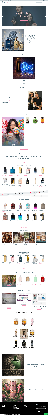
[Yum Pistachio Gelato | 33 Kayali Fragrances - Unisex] (35, 278)
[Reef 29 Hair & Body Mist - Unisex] (35, 216)
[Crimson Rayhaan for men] (12, 205)
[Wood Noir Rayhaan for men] (42, 205)
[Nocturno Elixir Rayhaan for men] (12, 216)
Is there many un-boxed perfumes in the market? (24, 302)
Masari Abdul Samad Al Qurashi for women (27, 263)
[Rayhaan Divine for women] (5, 216)
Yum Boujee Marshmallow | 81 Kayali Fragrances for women (20, 283)
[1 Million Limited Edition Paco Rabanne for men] (5, 258)
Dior (39, 262)
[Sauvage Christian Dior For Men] (5, 170)
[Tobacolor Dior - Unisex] (42, 258)
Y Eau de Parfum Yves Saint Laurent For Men (42, 185)
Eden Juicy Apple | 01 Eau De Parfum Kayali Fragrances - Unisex (42, 283)
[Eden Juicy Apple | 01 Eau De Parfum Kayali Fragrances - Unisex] (42, 278)
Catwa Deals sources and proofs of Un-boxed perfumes (9, 305)
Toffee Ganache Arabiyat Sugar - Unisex (35, 124)
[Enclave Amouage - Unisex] (20, 258)
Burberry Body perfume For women (35, 185)
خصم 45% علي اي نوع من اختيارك (33, 35)
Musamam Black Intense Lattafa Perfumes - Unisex (31, 347)
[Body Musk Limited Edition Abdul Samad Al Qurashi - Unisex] (35, 258)
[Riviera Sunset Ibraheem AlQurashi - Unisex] (5, 205)
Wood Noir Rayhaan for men (41, 210)
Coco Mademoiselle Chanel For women (19, 185)
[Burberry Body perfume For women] (35, 180)
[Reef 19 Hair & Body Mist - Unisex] (42, 216)
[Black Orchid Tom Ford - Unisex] (27, 180)
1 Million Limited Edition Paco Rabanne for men (5, 263)
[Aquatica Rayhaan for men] (27, 205)
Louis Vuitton (10, 262)
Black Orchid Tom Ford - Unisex (27, 185)
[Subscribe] (45, 408)
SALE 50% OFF (15, 244)
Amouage (17, 262)
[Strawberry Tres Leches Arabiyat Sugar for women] (42, 120)
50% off (36, 244)
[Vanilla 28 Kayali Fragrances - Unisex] (27, 278)
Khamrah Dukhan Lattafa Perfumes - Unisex (23, 326)
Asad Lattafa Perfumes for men (16, 347)
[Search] (41, 2)
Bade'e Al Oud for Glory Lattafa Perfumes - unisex (24, 347)
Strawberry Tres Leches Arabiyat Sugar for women (42, 124)
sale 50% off (25, 244)
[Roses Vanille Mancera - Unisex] (42, 170)
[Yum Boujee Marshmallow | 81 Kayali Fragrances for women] (20, 278)
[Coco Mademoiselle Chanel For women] (20, 180)
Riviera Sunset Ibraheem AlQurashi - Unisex (5, 210)
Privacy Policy (43, 409)
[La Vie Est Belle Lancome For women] (27, 170)
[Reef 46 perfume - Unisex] (27, 216)
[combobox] (39, 2)
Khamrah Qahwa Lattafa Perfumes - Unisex (31, 336)
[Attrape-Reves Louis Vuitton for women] (12, 258)
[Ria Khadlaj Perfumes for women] (20, 205)
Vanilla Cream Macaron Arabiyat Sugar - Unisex (27, 124)
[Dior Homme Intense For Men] (12, 180)
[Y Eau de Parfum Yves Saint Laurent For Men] (42, 180)
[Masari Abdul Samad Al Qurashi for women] (27, 258)
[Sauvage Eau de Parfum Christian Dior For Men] (35, 170)
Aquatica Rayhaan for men (26, 210)
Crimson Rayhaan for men (11, 210)
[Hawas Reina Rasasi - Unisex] (35, 205)
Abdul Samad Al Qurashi (26, 262)
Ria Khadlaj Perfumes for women (20, 210)
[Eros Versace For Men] (12, 170)
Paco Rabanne (3, 262)
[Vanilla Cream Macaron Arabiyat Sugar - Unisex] (27, 120)
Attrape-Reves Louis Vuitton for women (12, 263)
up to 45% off (3, 244)
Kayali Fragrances (18, 282)
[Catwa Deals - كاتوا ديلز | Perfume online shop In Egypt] (3, 2)
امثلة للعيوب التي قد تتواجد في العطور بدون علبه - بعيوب (39, 307)
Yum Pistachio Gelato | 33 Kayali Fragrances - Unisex (35, 283)
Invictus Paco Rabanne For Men (5, 184)
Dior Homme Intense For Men (12, 185)
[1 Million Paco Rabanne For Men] (20, 170)
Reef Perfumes (25, 220)
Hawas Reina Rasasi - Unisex (34, 210)
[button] (2, 16)
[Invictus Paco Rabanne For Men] (5, 180)
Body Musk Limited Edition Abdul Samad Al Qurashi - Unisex (35, 263)
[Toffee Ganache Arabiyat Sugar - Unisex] (35, 120)
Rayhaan (2, 220)
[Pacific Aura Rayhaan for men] (20, 216)
